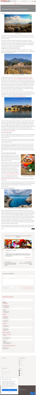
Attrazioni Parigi (5, 320)
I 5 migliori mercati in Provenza (10, 250)
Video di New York (5, 306)
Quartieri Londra (5, 326)
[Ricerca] (32, 300)
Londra (4, 323)
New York (4, 303)
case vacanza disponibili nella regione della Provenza (23, 78)
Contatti (25, 1)
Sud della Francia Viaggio (6, 334)
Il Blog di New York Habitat (8, 297)
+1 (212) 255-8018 (13, 1)
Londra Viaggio (5, 325)
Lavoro (3, 374)
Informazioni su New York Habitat (6, 371)
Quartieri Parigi (5, 318)
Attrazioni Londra (5, 329)
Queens (4, 310)
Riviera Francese (5, 338)
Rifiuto (9, 392)
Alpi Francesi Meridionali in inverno (20, 96)
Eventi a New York (5, 312)
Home (2, 6)
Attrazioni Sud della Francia (7, 342)
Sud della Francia (5, 332)
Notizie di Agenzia (5, 348)
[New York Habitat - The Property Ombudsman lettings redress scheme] (4, 361)
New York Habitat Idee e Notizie (8, 345)
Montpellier (4, 341)
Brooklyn (4, 309)
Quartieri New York (5, 307)
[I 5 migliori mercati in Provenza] (18, 244)
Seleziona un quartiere (7, 308)
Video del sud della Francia (7, 337)
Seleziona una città (6, 336)
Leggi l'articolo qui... (28, 257)
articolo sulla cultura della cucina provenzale (11, 174)
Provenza (11, 13)
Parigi (3, 314)
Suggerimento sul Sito (6, 347)
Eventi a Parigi (5, 321)
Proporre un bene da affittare (6, 373)
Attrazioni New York (6, 311)
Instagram (21, 373)
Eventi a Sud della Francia (6, 343)
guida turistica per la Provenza (10, 130)
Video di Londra (5, 328)
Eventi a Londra (5, 330)
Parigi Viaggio (5, 316)
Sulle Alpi (4, 340)
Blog (4, 6)
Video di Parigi (5, 317)
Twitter (21, 375)
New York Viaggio (5, 305)
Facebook (21, 370)
